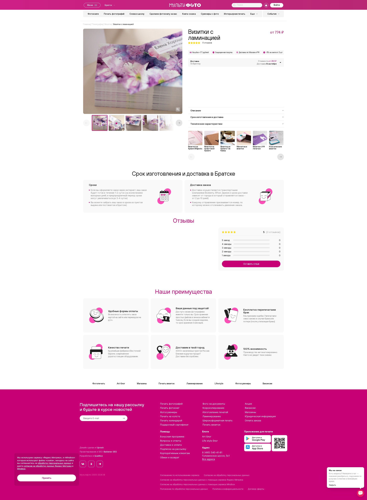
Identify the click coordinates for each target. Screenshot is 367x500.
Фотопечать (98, 383)
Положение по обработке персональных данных (184, 489)
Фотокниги (93, 14)
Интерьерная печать (234, 14)
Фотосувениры (243, 383)
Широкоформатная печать (218, 420)
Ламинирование (195, 383)
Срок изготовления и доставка (206, 117)
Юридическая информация (260, 416)
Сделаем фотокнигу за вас (163, 14)
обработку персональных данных (54, 463)
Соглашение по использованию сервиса (179, 475)
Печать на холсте (170, 416)
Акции (248, 403)
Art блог (121, 383)
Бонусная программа (172, 436)
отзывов (207, 43)
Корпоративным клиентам (175, 453)
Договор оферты (256, 489)
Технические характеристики (206, 123)
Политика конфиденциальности (227, 489)
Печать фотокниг (169, 407)
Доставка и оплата (171, 444)
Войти (277, 5)
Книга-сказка (189, 14)
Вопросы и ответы (170, 440)
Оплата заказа (253, 420)
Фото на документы (214, 403)
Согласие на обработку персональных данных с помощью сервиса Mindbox (197, 484)
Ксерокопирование (213, 407)
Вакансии (267, 383)
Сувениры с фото (210, 14)
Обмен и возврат (169, 457)
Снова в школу (136, 14)
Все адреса (208, 459)
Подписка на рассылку (173, 449)
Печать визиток (167, 383)
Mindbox (21, 468)
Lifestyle (219, 383)
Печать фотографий (114, 14)
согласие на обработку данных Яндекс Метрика (48, 466)
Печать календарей (171, 420)
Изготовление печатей (215, 412)
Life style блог (210, 440)
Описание (195, 110)
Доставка (195, 62)
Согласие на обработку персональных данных (226, 475)
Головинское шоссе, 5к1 (216, 455)
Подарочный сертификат (174, 424)
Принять (46, 478)
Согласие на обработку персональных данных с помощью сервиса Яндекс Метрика (201, 480)
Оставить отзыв (251, 264)
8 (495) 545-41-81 (212, 452)
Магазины (142, 383)
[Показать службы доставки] (280, 62)
